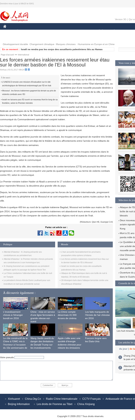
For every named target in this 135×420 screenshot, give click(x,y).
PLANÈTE (113, 31)
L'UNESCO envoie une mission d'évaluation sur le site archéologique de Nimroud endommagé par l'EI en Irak (26, 84)
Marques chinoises (66, 44)
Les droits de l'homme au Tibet (54, 404)
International (23, 55)
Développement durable (15, 44)
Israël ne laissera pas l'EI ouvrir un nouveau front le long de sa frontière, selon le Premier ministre (30, 101)
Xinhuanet (14, 398)
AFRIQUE (53, 31)
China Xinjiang (86, 404)
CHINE (9, 31)
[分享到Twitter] (46, 233)
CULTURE (83, 31)
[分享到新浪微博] (52, 233)
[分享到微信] (71, 233)
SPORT (126, 31)
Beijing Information (19, 404)
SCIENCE (67, 31)
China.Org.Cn (33, 398)
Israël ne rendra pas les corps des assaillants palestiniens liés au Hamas (62, 49)
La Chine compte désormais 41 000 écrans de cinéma (67, 315)
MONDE (39, 31)
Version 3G (120, 19)
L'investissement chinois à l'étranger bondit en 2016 (13, 315)
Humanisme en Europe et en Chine (96, 44)
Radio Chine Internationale (61, 398)
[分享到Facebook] (40, 233)
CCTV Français (91, 398)
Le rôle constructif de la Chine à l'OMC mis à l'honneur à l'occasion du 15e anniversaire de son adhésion (15, 344)
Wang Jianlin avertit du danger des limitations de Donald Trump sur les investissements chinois (42, 344)
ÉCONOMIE (23, 31)
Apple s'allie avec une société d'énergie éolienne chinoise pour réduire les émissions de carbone (69, 344)
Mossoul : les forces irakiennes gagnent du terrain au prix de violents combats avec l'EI (29, 92)
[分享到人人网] (65, 233)
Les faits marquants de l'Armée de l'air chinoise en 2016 (97, 315)
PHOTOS (10, 37)
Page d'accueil (7, 55)
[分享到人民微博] (59, 233)
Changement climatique (42, 44)
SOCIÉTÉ (97, 31)
